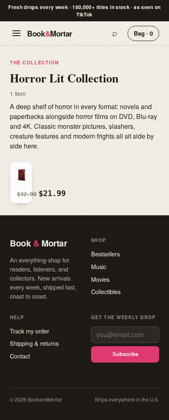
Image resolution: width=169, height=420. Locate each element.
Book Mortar (49, 33)
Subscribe (125, 354)
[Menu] (16, 33)
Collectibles (106, 291)
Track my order (29, 330)
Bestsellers (105, 253)
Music (98, 266)
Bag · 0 (143, 33)
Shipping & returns (34, 343)
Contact (20, 356)
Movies (100, 279)
